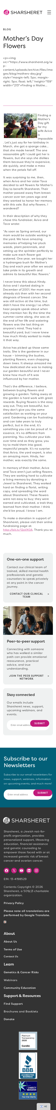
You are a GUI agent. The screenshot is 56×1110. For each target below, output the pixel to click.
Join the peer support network (26, 677)
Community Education (20, 988)
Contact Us (11, 956)
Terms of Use (13, 949)
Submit (39, 723)
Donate (9, 1019)
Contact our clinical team (26, 595)
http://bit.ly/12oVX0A (18, 530)
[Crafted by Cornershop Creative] (5, 922)
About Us (10, 941)
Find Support (13, 1003)
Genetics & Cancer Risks (21, 972)
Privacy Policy (14, 903)
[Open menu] (49, 12)
